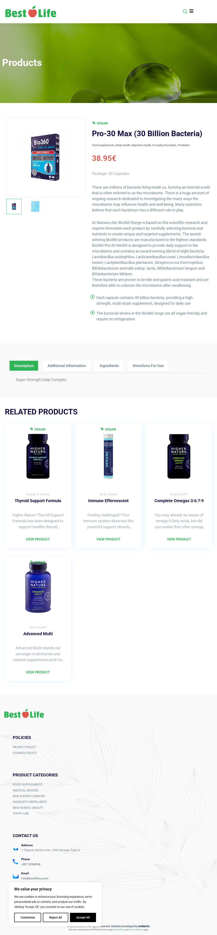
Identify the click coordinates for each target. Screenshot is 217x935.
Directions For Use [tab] (148, 365)
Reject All (55, 917)
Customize (28, 917)
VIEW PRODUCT (38, 539)
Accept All (83, 917)
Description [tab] (24, 365)
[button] (185, 11)
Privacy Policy (119, 930)
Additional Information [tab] (66, 365)
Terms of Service (136, 930)
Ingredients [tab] (109, 365)
